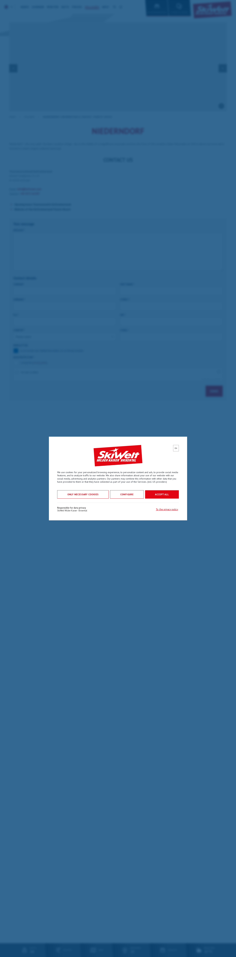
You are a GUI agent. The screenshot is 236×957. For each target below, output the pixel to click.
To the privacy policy (167, 509)
